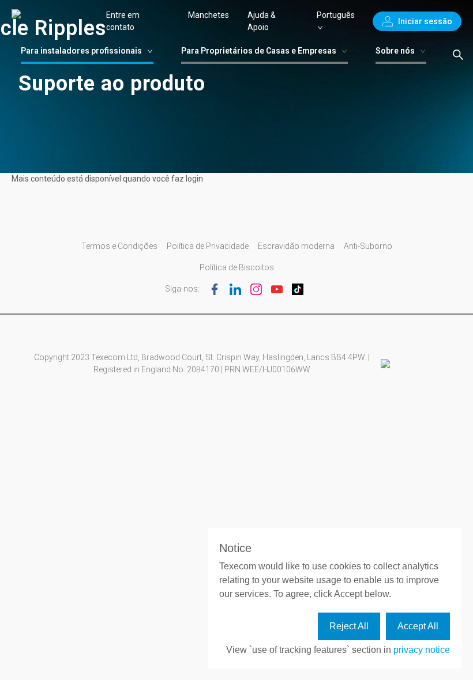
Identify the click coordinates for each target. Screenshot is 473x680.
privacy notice (421, 650)
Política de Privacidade (208, 246)
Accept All (417, 626)
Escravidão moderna (296, 246)
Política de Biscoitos (237, 267)
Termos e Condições (119, 246)
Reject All (349, 626)
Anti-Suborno (368, 246)
